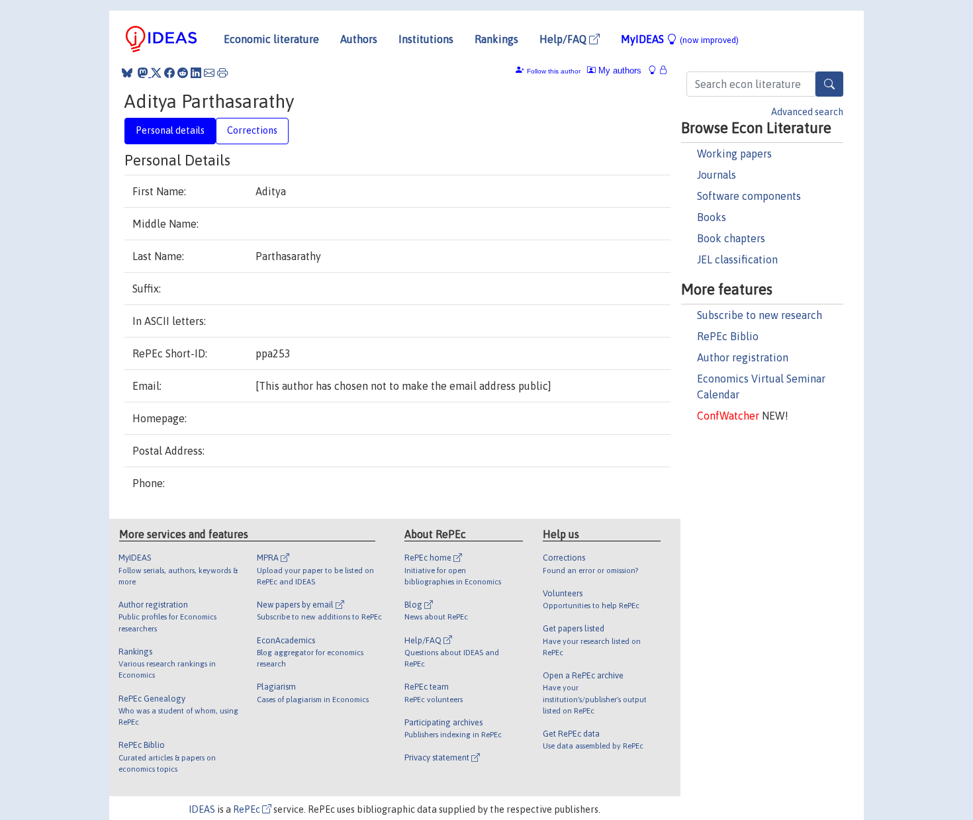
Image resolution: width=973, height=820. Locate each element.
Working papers (734, 153)
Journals (716, 175)
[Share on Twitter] (156, 73)
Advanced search (807, 112)
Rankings (496, 39)
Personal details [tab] (170, 130)
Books (711, 217)
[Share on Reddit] (182, 73)
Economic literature (271, 39)
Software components (749, 196)
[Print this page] (222, 73)
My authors (618, 70)
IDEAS (202, 809)
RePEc (247, 809)
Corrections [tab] (252, 130)
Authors (358, 39)
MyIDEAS (680, 39)
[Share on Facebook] (169, 73)
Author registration (742, 357)
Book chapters (731, 238)
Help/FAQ (564, 39)
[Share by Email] (209, 73)
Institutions (425, 39)
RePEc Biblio (728, 336)
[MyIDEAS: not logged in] (656, 70)
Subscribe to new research (759, 315)
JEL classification (737, 259)
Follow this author (553, 71)
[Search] (829, 84)
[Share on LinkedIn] (196, 73)
